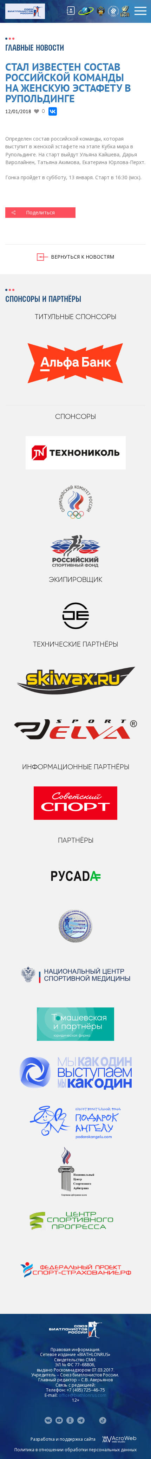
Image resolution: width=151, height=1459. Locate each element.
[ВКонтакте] (52, 111)
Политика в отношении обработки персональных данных (75, 1450)
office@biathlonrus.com (82, 1395)
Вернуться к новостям (82, 256)
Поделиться (40, 212)
